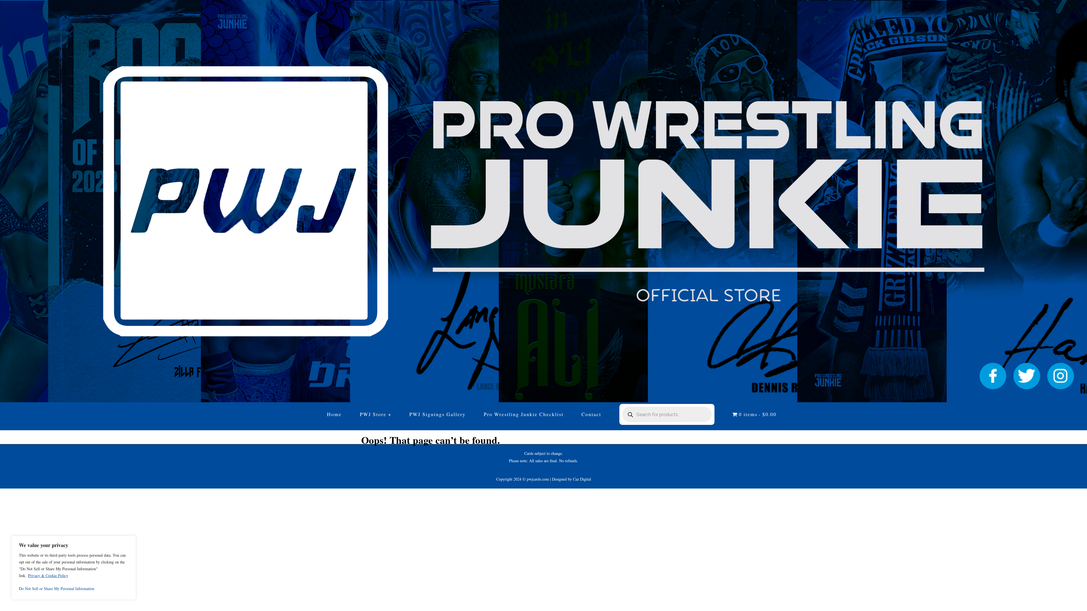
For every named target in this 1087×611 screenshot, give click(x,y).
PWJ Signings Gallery (437, 414)
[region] (73, 568)
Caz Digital (582, 479)
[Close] (130, 540)
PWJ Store (373, 414)
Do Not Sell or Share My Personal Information (56, 588)
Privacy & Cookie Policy (48, 575)
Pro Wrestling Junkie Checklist (524, 414)
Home (334, 414)
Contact (591, 414)
